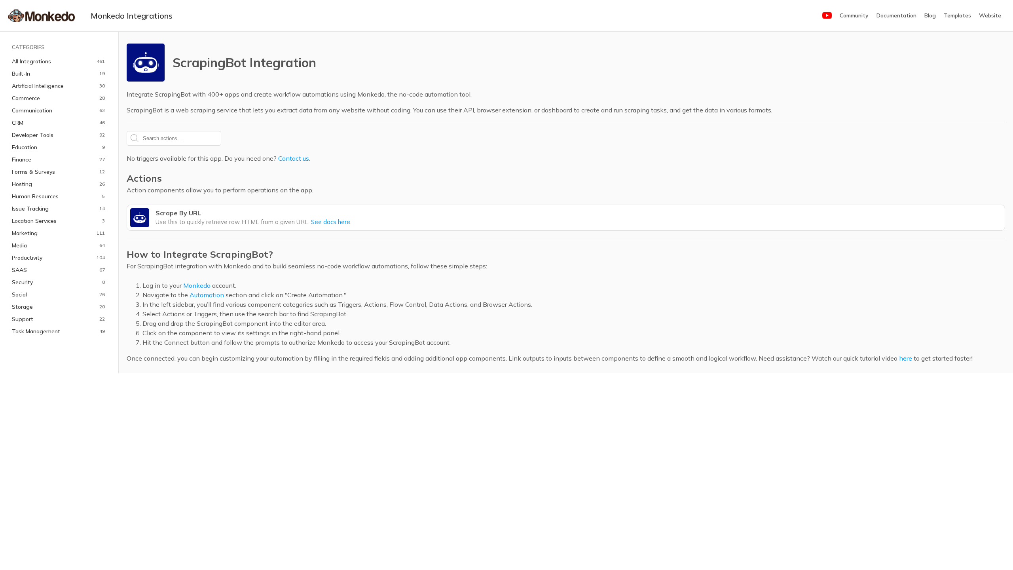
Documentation (896, 15)
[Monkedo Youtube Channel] (827, 16)
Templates (957, 15)
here (905, 358)
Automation (207, 295)
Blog (930, 15)
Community (854, 15)
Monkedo (197, 285)
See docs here (330, 222)
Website (990, 15)
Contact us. (294, 158)
